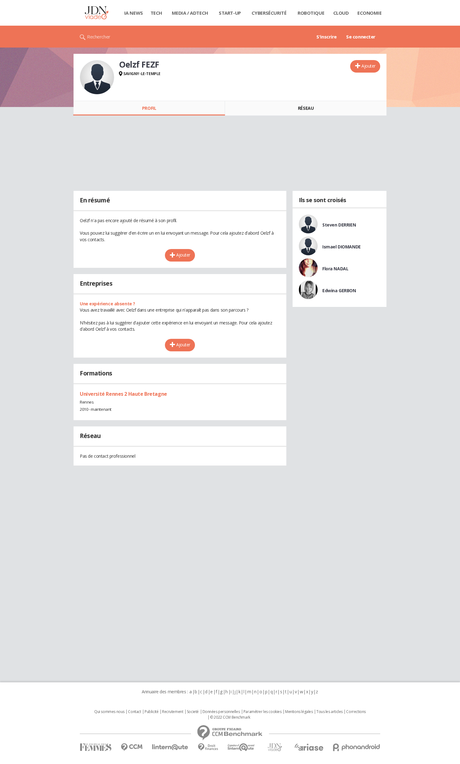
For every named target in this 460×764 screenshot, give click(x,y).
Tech (156, 13)
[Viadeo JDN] (274, 747)
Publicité (151, 712)
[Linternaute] (170, 747)
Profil (149, 108)
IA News (133, 13)
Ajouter (368, 66)
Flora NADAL (335, 269)
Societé (193, 712)
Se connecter (361, 36)
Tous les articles (329, 712)
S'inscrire (326, 36)
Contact (134, 712)
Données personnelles (221, 712)
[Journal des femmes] (95, 747)
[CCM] (131, 747)
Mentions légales (299, 712)
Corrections (355, 712)
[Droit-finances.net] (208, 747)
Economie (369, 13)
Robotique (311, 13)
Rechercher (98, 36)
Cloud (341, 13)
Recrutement (172, 712)
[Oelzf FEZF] (97, 77)
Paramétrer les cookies (262, 712)
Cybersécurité (269, 13)
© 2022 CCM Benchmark (230, 717)
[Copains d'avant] (241, 747)
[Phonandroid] (356, 747)
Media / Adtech (190, 13)
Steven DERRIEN (339, 225)
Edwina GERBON (339, 290)
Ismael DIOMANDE (341, 247)
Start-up (230, 13)
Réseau (306, 108)
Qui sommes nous (109, 712)
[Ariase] (308, 747)
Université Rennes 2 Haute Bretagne (123, 393)
